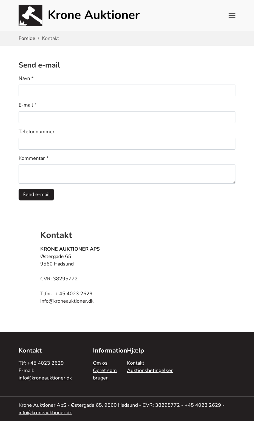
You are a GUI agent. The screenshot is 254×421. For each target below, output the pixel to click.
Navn (26, 78)
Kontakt (135, 363)
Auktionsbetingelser (150, 370)
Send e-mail (36, 194)
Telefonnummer (37, 131)
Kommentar (33, 158)
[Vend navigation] (232, 15)
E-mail (28, 105)
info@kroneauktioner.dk (67, 301)
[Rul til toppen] (243, 410)
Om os (100, 363)
